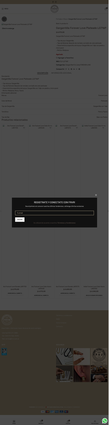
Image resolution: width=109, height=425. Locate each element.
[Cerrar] (96, 195)
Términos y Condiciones (66, 223)
